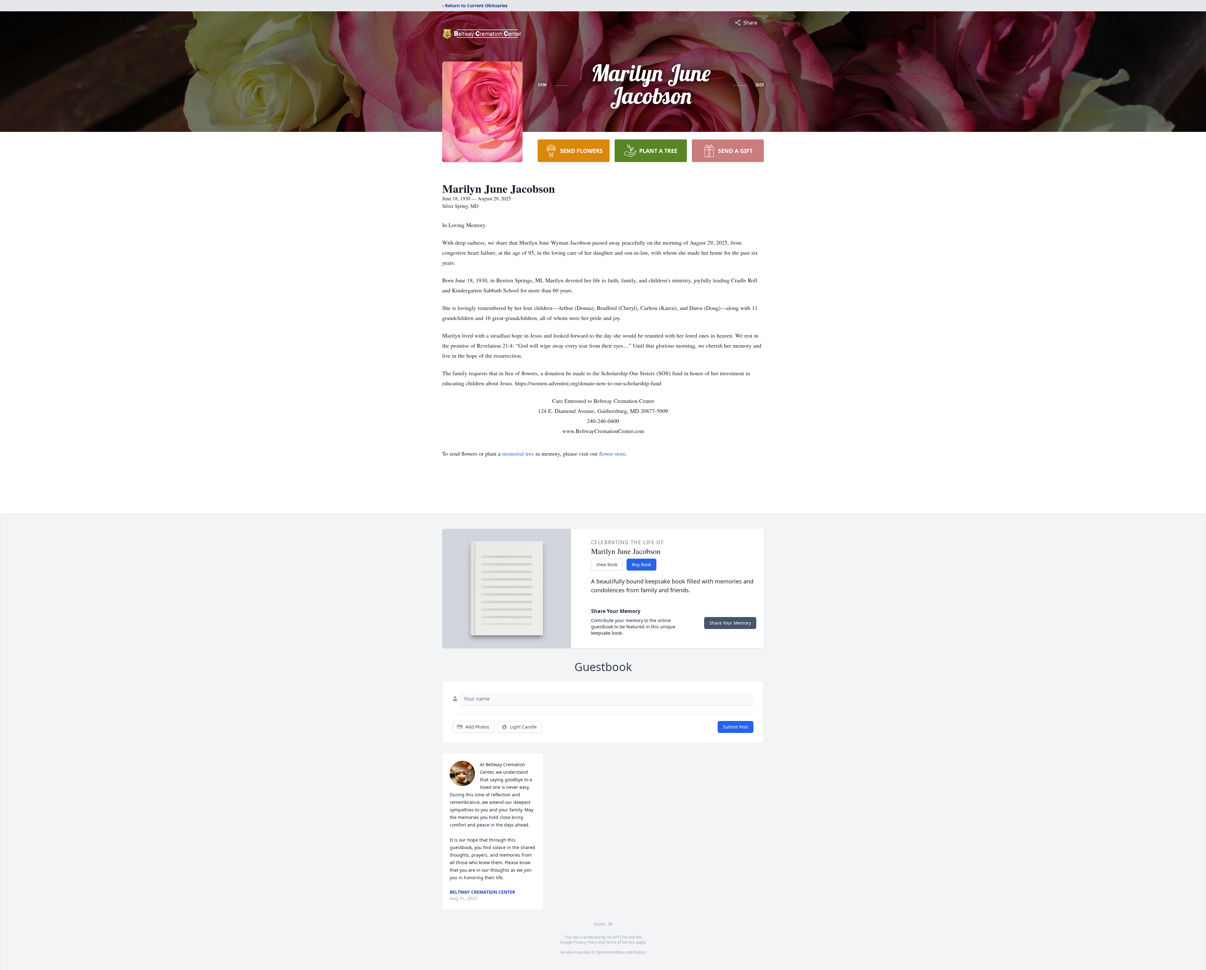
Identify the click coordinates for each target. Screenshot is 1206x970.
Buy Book (641, 564)
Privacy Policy (585, 942)
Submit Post (735, 727)
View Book (606, 564)
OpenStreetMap (610, 952)
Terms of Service (620, 942)
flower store (612, 453)
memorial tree (518, 453)
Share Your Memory (730, 623)
